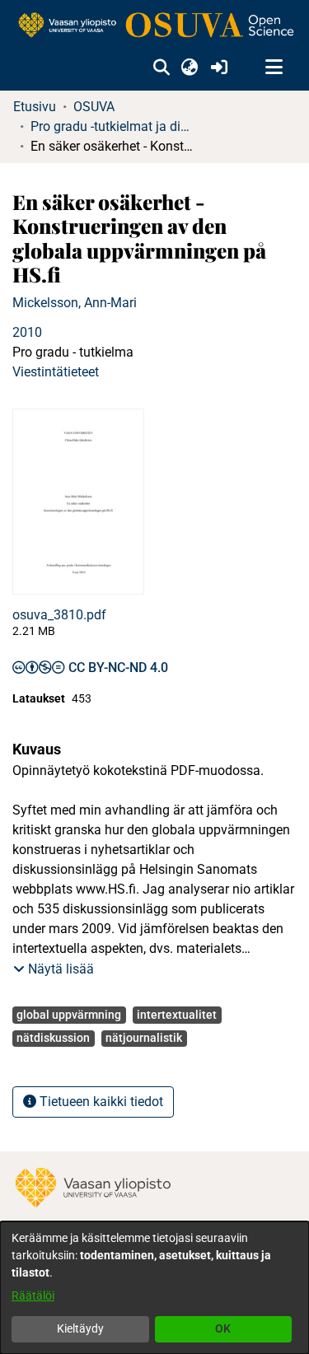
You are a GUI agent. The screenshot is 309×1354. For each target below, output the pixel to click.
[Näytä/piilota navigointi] (273, 67)
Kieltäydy (80, 1328)
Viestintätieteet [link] (55, 372)
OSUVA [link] (94, 106)
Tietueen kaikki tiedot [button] (99, 1101)
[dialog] (154, 1287)
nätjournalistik (143, 1037)
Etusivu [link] (34, 106)
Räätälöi (33, 1295)
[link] (154, 26)
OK (223, 1328)
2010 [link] (27, 332)
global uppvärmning (68, 1014)
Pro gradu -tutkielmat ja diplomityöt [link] (112, 126)
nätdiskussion (53, 1037)
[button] (161, 67)
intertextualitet (177, 1014)
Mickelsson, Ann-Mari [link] (74, 302)
